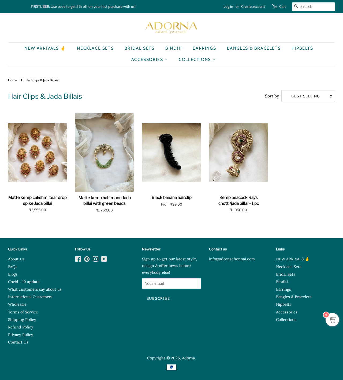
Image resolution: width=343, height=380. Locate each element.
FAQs (12, 266)
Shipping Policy (22, 319)
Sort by (272, 95)
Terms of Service (23, 312)
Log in (228, 6)
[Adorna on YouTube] (104, 259)
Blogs (13, 274)
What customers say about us (35, 289)
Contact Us (18, 342)
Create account (253, 6)
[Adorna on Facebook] (78, 259)
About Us (16, 258)
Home (12, 80)
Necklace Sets (95, 48)
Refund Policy (20, 327)
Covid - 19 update (24, 281)
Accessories (148, 59)
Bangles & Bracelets (254, 48)
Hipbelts (302, 48)
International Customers (30, 296)
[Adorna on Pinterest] (87, 259)
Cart (282, 6)
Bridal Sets (140, 48)
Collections (195, 59)
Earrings (204, 48)
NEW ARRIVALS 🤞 (45, 48)
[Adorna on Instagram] (95, 259)
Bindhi (173, 48)
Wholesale (17, 304)
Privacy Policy (20, 334)
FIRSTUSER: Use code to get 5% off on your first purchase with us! (83, 6)
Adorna (188, 357)
